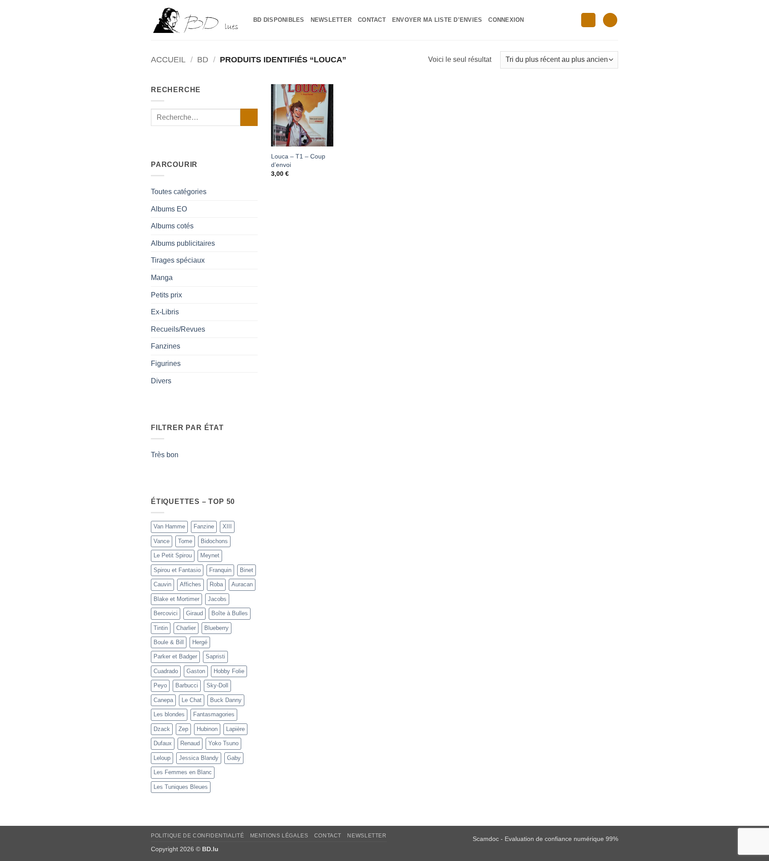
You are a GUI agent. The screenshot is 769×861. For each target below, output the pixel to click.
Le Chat (192, 700)
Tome (185, 541)
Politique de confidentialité (197, 836)
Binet (246, 570)
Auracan (242, 584)
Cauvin (162, 584)
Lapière (235, 729)
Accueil (168, 59)
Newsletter (331, 19)
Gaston (195, 671)
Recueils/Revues (178, 329)
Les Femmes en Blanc (183, 772)
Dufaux (163, 743)
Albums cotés (172, 226)
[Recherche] (588, 20)
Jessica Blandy (199, 758)
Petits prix (166, 295)
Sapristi (215, 656)
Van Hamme (169, 526)
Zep (183, 729)
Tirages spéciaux (178, 260)
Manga (162, 277)
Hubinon (207, 729)
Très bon (164, 455)
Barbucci (186, 685)
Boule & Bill (169, 642)
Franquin (220, 570)
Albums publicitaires (183, 243)
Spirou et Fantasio (177, 570)
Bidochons (214, 541)
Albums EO (169, 209)
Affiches (190, 584)
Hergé (199, 642)
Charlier (186, 628)
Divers (161, 381)
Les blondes (169, 714)
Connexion (506, 19)
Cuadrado (166, 671)
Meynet (209, 555)
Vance (162, 541)
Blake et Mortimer (176, 599)
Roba (216, 584)
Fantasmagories (214, 714)
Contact (372, 19)
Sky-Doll (217, 685)
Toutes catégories (178, 191)
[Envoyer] (249, 117)
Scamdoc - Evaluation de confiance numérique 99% (545, 838)
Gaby (234, 758)
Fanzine (204, 526)
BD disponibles (278, 19)
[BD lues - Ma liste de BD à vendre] (195, 19)
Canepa (163, 700)
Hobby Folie (229, 671)
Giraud (194, 613)
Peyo (160, 685)
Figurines (166, 363)
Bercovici (166, 613)
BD (202, 59)
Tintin (161, 628)
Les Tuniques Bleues (181, 787)
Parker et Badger (175, 656)
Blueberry (216, 628)
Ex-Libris (165, 312)
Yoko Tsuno (223, 743)
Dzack (162, 729)
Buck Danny (226, 700)
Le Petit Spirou (173, 555)
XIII (227, 526)
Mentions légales (279, 836)
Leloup (162, 758)
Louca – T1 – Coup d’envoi (298, 160)
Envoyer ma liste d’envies (437, 19)
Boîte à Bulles (229, 613)
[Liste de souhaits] (610, 20)
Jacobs (217, 599)
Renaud (190, 743)
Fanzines (165, 346)
